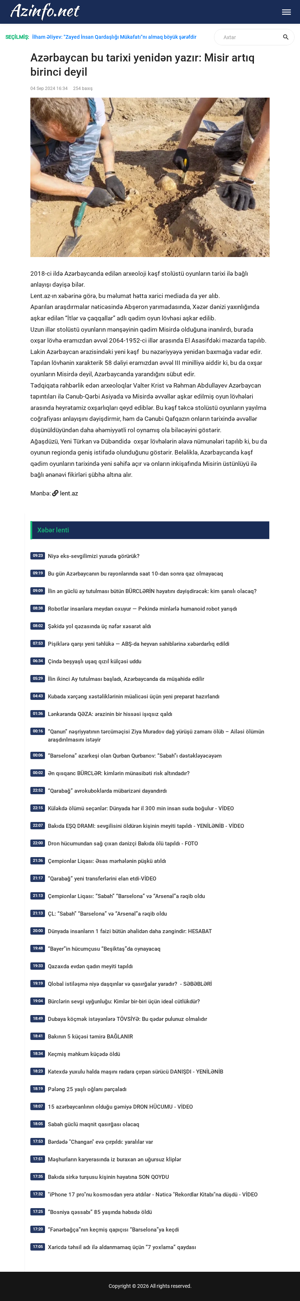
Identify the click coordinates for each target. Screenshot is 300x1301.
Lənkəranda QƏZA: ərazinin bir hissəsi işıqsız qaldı (110, 714)
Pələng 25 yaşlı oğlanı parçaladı (87, 1089)
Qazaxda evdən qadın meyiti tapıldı (90, 966)
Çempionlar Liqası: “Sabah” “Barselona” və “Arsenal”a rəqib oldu (126, 896)
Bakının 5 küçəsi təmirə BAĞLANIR (90, 1036)
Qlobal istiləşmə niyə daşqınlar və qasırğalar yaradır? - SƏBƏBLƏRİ (130, 984)
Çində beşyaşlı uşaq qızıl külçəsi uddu (94, 661)
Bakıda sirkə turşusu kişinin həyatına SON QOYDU (108, 1177)
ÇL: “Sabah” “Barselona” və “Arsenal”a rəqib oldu (107, 913)
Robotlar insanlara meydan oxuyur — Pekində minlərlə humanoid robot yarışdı (142, 609)
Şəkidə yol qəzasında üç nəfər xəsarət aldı (99, 626)
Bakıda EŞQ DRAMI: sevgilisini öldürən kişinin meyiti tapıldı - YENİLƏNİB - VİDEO (146, 826)
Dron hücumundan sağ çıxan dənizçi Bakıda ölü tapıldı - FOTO (123, 843)
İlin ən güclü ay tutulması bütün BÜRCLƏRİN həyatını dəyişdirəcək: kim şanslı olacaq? (152, 591)
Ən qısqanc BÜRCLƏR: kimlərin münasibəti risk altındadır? (119, 773)
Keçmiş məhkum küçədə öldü (84, 1054)
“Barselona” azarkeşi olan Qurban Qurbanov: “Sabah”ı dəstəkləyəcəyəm (135, 756)
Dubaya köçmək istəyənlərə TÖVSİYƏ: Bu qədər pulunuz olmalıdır (127, 1019)
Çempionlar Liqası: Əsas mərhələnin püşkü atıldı (107, 861)
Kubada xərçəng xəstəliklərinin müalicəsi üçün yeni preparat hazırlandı (134, 696)
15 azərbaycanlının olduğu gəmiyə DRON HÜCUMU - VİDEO (120, 1107)
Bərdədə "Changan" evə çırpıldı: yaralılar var (100, 1142)
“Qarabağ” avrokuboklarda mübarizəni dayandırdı (107, 791)
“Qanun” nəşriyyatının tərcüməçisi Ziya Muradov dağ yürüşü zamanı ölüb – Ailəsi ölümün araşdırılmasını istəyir (156, 735)
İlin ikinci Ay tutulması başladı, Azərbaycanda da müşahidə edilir (126, 679)
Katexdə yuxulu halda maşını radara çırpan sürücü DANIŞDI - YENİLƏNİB (135, 1071)
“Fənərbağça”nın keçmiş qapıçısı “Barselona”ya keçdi (113, 1229)
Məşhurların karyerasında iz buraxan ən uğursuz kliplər (114, 1159)
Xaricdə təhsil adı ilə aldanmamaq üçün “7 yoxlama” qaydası (122, 1247)
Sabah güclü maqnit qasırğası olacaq (93, 1124)
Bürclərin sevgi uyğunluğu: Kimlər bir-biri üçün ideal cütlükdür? (124, 1001)
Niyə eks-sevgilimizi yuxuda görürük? (93, 556)
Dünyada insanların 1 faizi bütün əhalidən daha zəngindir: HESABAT (130, 931)
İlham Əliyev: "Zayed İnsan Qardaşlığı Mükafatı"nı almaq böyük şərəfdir (114, 37)
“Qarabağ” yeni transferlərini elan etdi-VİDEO (102, 878)
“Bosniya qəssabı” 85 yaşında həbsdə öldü (100, 1212)
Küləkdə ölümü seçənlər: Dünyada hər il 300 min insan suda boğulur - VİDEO (141, 808)
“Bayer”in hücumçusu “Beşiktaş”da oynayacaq (104, 949)
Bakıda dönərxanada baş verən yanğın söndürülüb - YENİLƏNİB (105, 45)
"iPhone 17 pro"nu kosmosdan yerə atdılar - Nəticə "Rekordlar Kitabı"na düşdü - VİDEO (153, 1194)
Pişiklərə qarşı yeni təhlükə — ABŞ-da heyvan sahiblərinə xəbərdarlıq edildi (138, 644)
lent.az (69, 493)
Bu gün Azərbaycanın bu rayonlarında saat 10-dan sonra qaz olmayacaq (135, 573)
